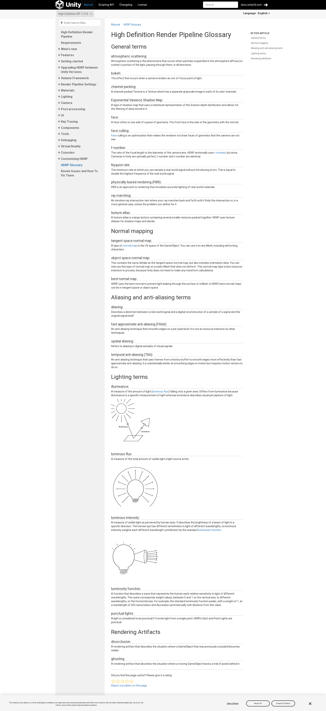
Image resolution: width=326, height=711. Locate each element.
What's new (69, 49)
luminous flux (160, 391)
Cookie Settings (232, 703)
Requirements (71, 43)
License (142, 4)
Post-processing (73, 109)
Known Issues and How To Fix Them (79, 173)
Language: (250, 13)
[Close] (310, 703)
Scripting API (106, 4)
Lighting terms (258, 53)
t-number (219, 152)
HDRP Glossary (71, 165)
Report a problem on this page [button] (129, 685)
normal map (130, 245)
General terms (258, 38)
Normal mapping (259, 43)
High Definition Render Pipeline (77, 34)
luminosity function (209, 530)
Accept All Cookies (283, 703)
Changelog (125, 4)
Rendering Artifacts (261, 58)
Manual (88, 4)
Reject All (258, 703)
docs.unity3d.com (251, 4)
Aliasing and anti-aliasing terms (267, 48)
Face (114, 135)
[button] (113, 681)
